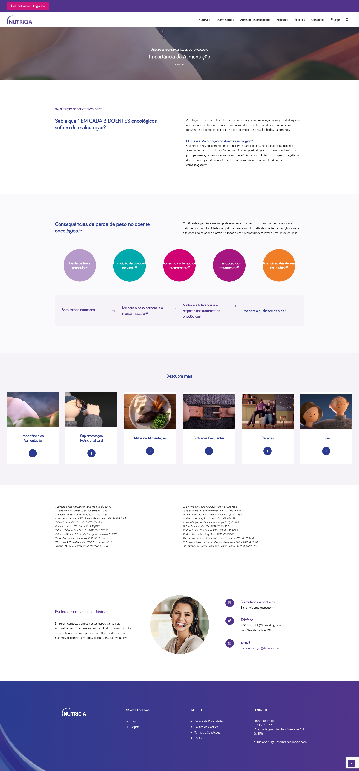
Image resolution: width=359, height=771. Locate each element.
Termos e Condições (207, 732)
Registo (135, 727)
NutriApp (204, 20)
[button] (349, 19)
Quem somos (225, 20)
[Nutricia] (19, 19)
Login (337, 20)
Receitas (299, 20)
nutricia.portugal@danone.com (260, 648)
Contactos (317, 20)
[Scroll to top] (351, 763)
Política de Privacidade (208, 721)
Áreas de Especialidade (255, 20)
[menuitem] (204, 19)
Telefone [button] (247, 619)
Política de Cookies (206, 727)
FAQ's (198, 738)
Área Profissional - (28, 6)
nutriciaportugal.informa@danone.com (280, 742)
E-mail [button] (245, 642)
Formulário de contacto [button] (258, 602)
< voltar (179, 64)
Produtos (282, 20)
